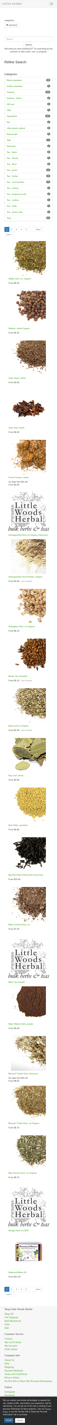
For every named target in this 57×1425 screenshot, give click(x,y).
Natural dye (12, 134)
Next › (39, 229)
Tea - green (12, 170)
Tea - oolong (12, 188)
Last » (9, 234)
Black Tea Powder (16, 982)
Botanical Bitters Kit (17, 1272)
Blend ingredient (14, 80)
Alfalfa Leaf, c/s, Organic (19, 278)
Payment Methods (14, 1370)
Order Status (11, 1349)
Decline (20, 1420)
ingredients (12, 25)
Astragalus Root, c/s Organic (21, 626)
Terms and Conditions (16, 1374)
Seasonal (11, 146)
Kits (8, 122)
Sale (9, 140)
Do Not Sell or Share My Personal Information (28, 1381)
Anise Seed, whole (17, 378)
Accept (8, 1420)
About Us (9, 1360)
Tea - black (12, 152)
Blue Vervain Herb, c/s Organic (22, 1173)
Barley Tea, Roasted (17, 676)
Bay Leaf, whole (15, 775)
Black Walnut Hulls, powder (20, 1024)
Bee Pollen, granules (18, 825)
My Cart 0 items (13, 1342)
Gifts (9, 110)
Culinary (10, 92)
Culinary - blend (14, 98)
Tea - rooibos (13, 200)
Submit (28, 45)
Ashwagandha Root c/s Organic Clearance (28, 535)
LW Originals (11, 1317)
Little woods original (16, 128)
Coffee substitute (14, 86)
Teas (9, 218)
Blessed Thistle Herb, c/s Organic (23, 1123)
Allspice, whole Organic (19, 328)
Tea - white (12, 206)
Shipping (9, 1367)
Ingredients (12, 116)
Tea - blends (12, 158)
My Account (11, 1345)
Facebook (10, 1395)
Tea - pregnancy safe (16, 194)
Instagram (10, 1391)
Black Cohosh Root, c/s (19, 924)
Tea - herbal (12, 176)
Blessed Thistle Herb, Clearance (23, 1073)
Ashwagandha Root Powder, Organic (25, 577)
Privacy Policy (12, 1377)
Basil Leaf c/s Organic (18, 726)
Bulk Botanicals (13, 1320)
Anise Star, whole (16, 428)
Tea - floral (12, 164)
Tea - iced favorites (15, 182)
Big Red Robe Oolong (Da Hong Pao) (25, 875)
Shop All (9, 1313)
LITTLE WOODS (12, 3)
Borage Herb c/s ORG (18, 1230)
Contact (9, 1338)
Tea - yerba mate (15, 212)
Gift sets (10, 104)
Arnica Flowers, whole (18, 477)
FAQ (7, 1363)
